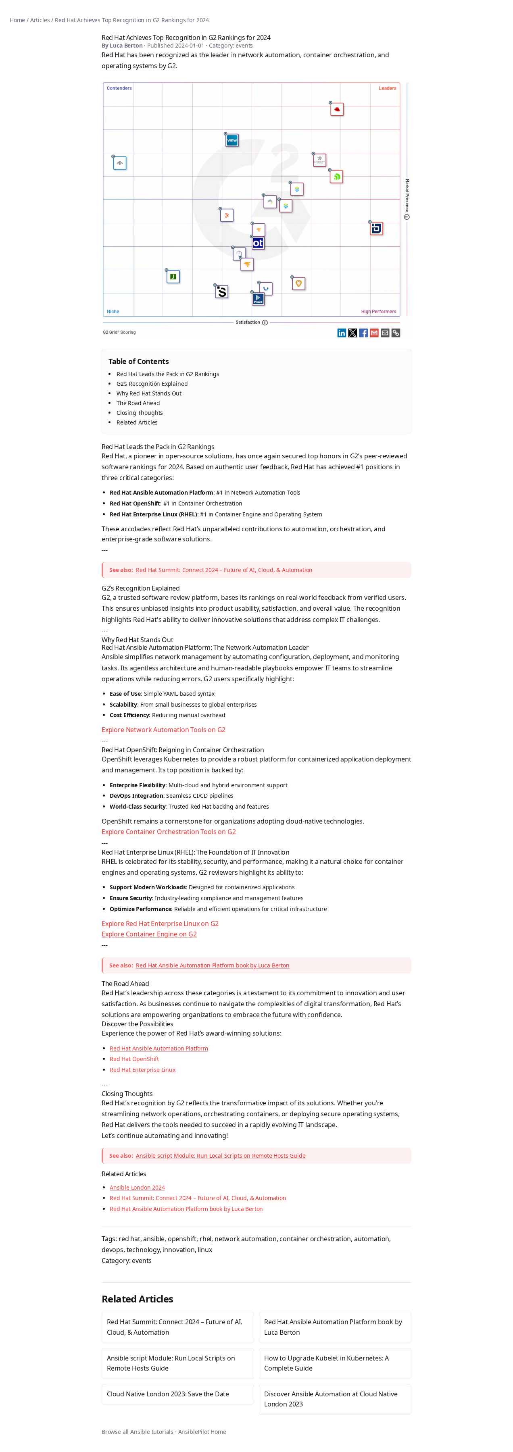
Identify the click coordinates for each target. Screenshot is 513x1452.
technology (143, 1249)
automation (371, 1238)
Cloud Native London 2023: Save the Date (168, 1394)
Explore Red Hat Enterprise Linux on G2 (160, 923)
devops (112, 1249)
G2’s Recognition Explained (152, 383)
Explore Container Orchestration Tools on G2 (169, 831)
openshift (182, 1238)
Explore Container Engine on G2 (149, 934)
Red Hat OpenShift (134, 1059)
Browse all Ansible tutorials (137, 1431)
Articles (40, 20)
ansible (154, 1238)
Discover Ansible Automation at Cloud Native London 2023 (330, 1399)
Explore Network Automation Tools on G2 (163, 729)
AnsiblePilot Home (202, 1431)
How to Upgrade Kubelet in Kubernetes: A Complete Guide (326, 1363)
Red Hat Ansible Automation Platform (159, 1048)
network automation (246, 1238)
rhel (205, 1238)
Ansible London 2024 (137, 1187)
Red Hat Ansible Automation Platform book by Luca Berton (212, 965)
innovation (179, 1249)
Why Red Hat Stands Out (149, 393)
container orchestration (315, 1238)
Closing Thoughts (140, 412)
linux (205, 1249)
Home (17, 20)
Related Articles (137, 422)
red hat (129, 1238)
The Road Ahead (138, 403)
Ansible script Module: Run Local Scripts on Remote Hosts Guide (220, 1155)
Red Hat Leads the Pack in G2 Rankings (168, 374)
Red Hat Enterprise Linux (142, 1069)
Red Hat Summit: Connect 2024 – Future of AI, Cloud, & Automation (224, 570)
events (142, 1260)
